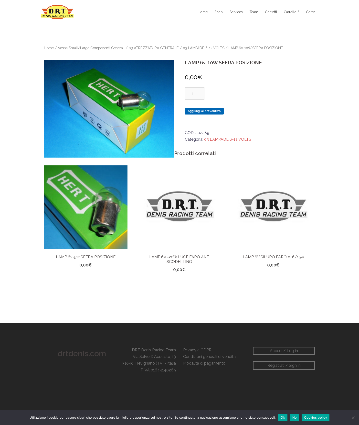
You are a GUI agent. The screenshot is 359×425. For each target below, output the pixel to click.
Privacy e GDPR (197, 350)
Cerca (310, 12)
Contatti (271, 12)
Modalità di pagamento (204, 363)
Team (254, 12)
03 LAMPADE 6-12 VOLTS (203, 48)
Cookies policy (315, 417)
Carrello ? (291, 12)
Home (203, 12)
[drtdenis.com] (57, 12)
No (294, 417)
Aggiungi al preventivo (204, 111)
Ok (283, 417)
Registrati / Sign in (284, 365)
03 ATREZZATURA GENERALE (154, 48)
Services (236, 12)
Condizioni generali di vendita (209, 356)
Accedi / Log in (284, 350)
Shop (218, 12)
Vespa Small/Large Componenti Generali (91, 48)
